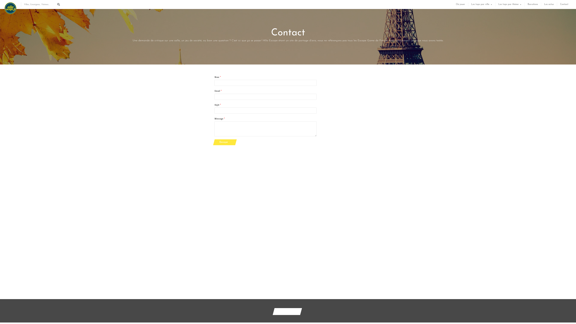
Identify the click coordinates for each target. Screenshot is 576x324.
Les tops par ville (480, 4)
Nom (216, 77)
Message (218, 118)
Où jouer (460, 4)
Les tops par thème (508, 4)
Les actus (549, 4)
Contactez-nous (287, 311)
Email (217, 90)
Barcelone (533, 4)
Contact (564, 4)
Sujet (216, 104)
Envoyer (224, 142)
